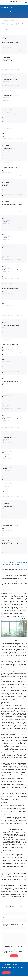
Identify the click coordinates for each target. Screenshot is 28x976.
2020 (23, 23)
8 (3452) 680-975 (13, 1)
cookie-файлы (14, 966)
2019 (3, 25)
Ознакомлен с (13, 947)
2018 (7, 25)
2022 (15, 23)
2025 (3, 23)
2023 (11, 23)
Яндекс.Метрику (6, 966)
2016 (15, 25)
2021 (19, 23)
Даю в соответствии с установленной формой (13, 951)
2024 (7, 23)
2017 (11, 25)
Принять (6, 972)
